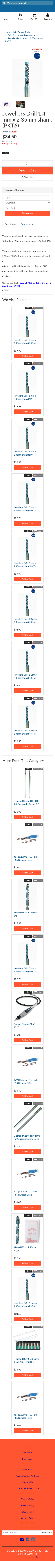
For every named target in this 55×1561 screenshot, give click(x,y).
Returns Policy (28, 1511)
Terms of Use (27, 1499)
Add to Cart (29, 170)
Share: (6, 131)
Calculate (28, 213)
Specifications (28, 224)
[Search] (4, 3)
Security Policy (27, 1518)
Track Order (27, 1459)
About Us (27, 1469)
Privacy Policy (27, 1505)
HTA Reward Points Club (27, 1488)
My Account (27, 1452)
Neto (37, 1557)
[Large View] (6, 104)
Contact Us (27, 1482)
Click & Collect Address (27, 1476)
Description (10, 224)
